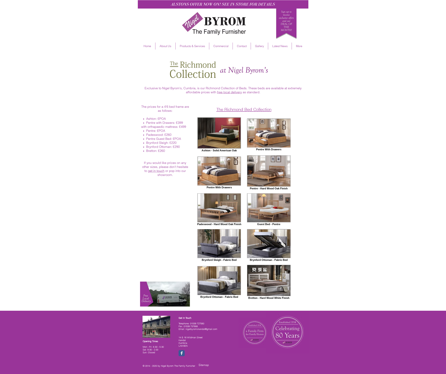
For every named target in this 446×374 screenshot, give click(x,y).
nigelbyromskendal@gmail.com (201, 329)
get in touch (156, 171)
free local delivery (229, 92)
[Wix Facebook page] (182, 353)
